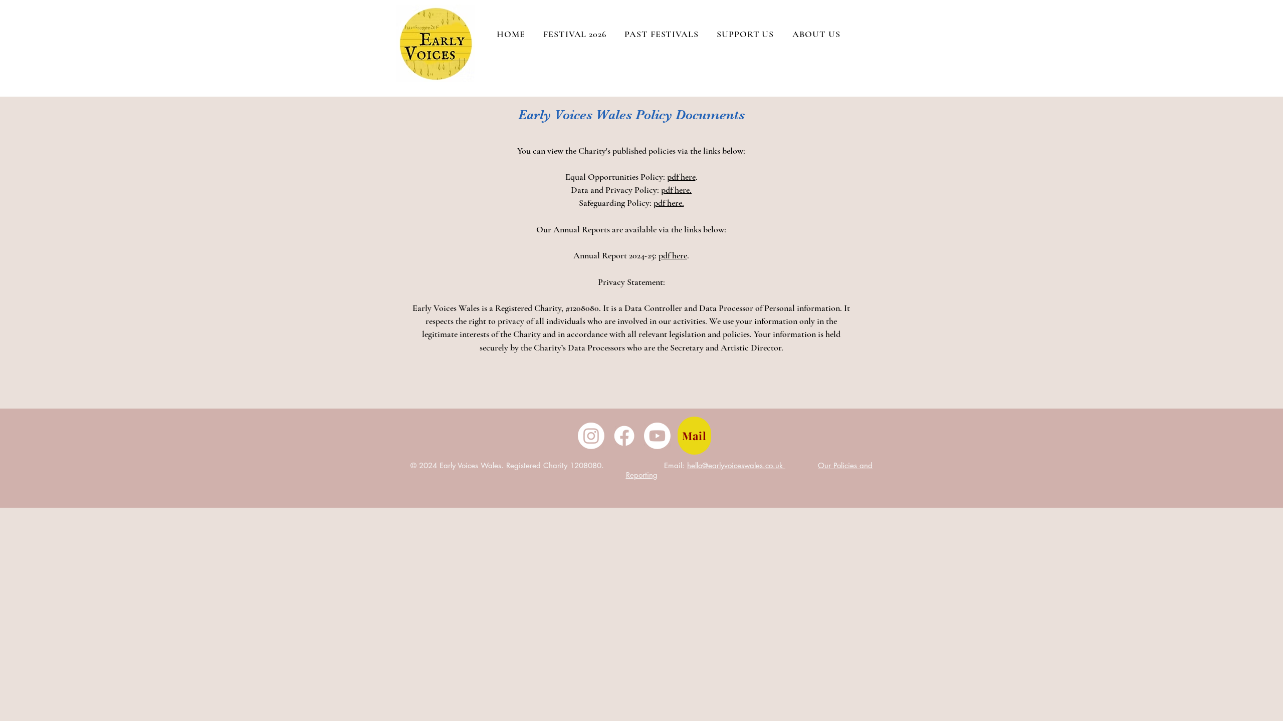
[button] (816, 34)
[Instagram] (591, 436)
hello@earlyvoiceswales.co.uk (736, 465)
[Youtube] (657, 436)
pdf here (681, 176)
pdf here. (676, 189)
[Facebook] (624, 436)
